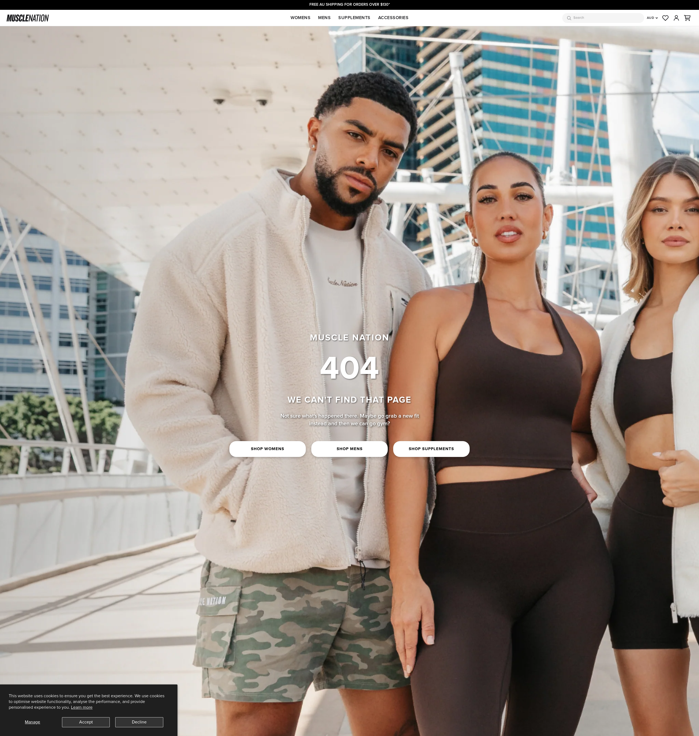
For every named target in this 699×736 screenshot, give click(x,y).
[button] (687, 18)
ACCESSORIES (393, 18)
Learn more (82, 707)
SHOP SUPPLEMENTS (431, 449)
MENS (324, 18)
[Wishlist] (665, 18)
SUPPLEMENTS (354, 18)
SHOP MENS (350, 449)
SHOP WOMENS (267, 449)
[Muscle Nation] (28, 18)
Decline (139, 722)
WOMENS (300, 18)
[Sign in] (676, 18)
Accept (86, 722)
